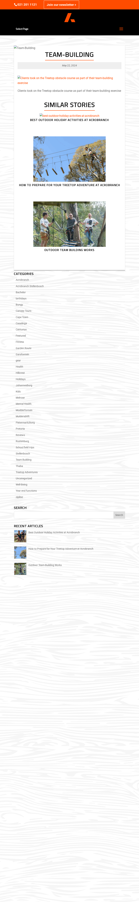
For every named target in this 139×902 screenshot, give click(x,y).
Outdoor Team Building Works (45, 565)
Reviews (20, 435)
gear (18, 360)
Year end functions (26, 490)
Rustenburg (22, 441)
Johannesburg (24, 385)
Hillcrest (20, 372)
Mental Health (23, 403)
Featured (21, 335)
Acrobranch (22, 279)
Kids (18, 391)
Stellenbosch (23, 453)
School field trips (25, 447)
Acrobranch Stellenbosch (30, 286)
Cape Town (22, 317)
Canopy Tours (23, 310)
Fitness (20, 341)
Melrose (20, 397)
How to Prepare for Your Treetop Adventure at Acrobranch (60, 548)
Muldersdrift (23, 416)
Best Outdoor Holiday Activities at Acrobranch (54, 532)
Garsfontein (22, 354)
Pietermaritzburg (25, 422)
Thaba (19, 466)
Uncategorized (24, 478)
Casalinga (21, 323)
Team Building (23, 459)
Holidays (21, 379)
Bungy (19, 304)
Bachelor (21, 292)
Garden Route (23, 348)
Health (19, 366)
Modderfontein (24, 410)
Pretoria (20, 428)
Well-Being (21, 484)
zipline (19, 497)
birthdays (21, 298)
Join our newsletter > (61, 5)
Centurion (21, 329)
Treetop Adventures (27, 472)
